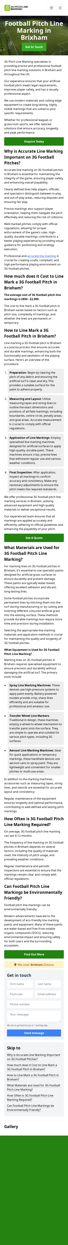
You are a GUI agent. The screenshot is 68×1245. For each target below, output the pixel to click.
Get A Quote (34, 538)
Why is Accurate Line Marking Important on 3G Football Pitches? (33, 1057)
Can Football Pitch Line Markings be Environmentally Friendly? (30, 1108)
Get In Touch (34, 47)
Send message (34, 1033)
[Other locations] (51, 8)
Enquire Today (34, 141)
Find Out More (34, 954)
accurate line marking (41, 256)
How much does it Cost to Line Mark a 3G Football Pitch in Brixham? (32, 1067)
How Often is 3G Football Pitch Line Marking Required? (30, 1098)
